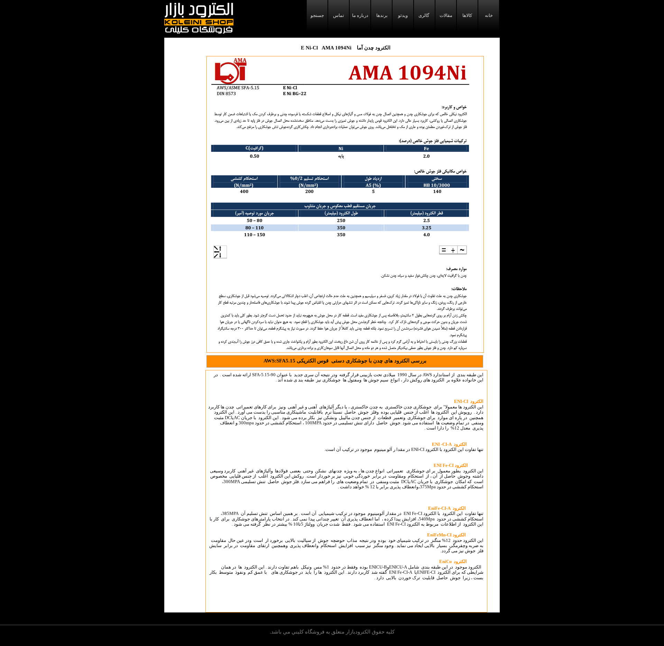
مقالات (446, 15)
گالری (424, 15)
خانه (489, 15)
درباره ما (360, 15)
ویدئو (403, 15)
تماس (338, 15)
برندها (381, 15)
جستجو (317, 15)
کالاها (467, 15)
